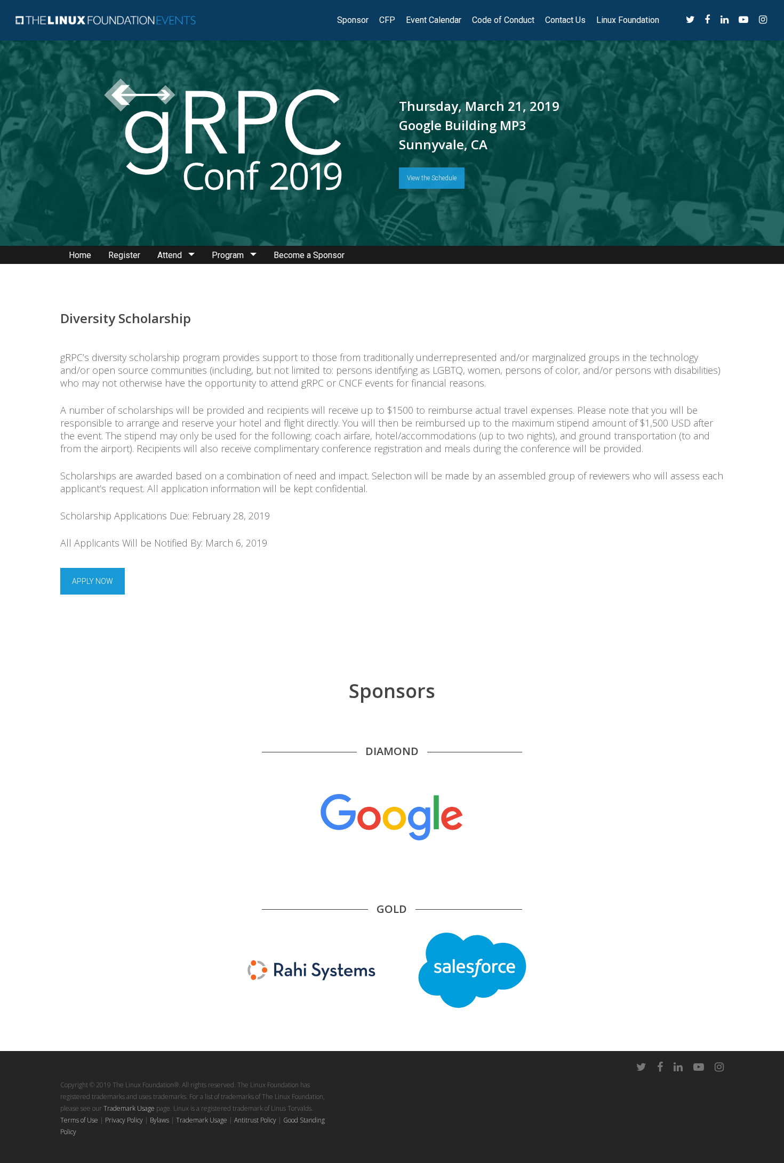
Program (228, 255)
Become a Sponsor (309, 255)
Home (80, 255)
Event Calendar (433, 20)
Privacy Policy (124, 1120)
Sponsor (353, 20)
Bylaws (159, 1120)
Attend (169, 255)
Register (124, 255)
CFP (387, 20)
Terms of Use (79, 1120)
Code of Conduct (503, 20)
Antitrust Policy (255, 1120)
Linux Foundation (627, 20)
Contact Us (565, 20)
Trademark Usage (129, 1108)
